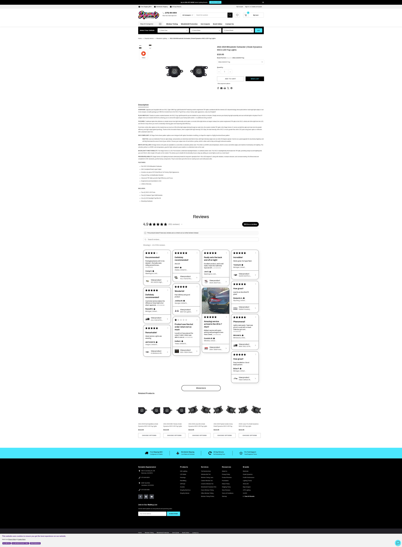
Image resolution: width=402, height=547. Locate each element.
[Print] (225, 88)
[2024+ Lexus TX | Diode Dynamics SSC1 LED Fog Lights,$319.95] (250, 410)
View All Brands (249, 496)
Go (258, 30)
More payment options (224, 83)
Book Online (185, 532)
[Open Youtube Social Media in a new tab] (151, 496)
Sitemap (224, 496)
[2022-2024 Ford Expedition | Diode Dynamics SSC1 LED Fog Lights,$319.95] (149, 410)
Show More (149, 267)
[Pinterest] (231, 88)
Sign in (247, 6)
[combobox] (211, 15)
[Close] (263, 2)
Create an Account (256, 6)
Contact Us (195, 532)
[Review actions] (167, 252)
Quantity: (220, 67)
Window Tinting (149, 532)
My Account (239, 6)
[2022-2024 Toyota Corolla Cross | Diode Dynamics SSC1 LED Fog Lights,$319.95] (225, 410)
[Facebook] (218, 88)
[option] (154, 453)
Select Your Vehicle (147, 30)
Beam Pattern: (230, 58)
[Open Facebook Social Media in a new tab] (140, 496)
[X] (228, 88)
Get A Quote (175, 532)
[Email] (221, 88)
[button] (181, 224)
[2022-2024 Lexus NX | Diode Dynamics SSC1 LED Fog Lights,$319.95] (199, 410)
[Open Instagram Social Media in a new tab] (146, 496)
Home (140, 532)
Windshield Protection (163, 532)
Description (143, 105)
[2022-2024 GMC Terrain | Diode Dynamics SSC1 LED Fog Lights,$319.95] (174, 410)
